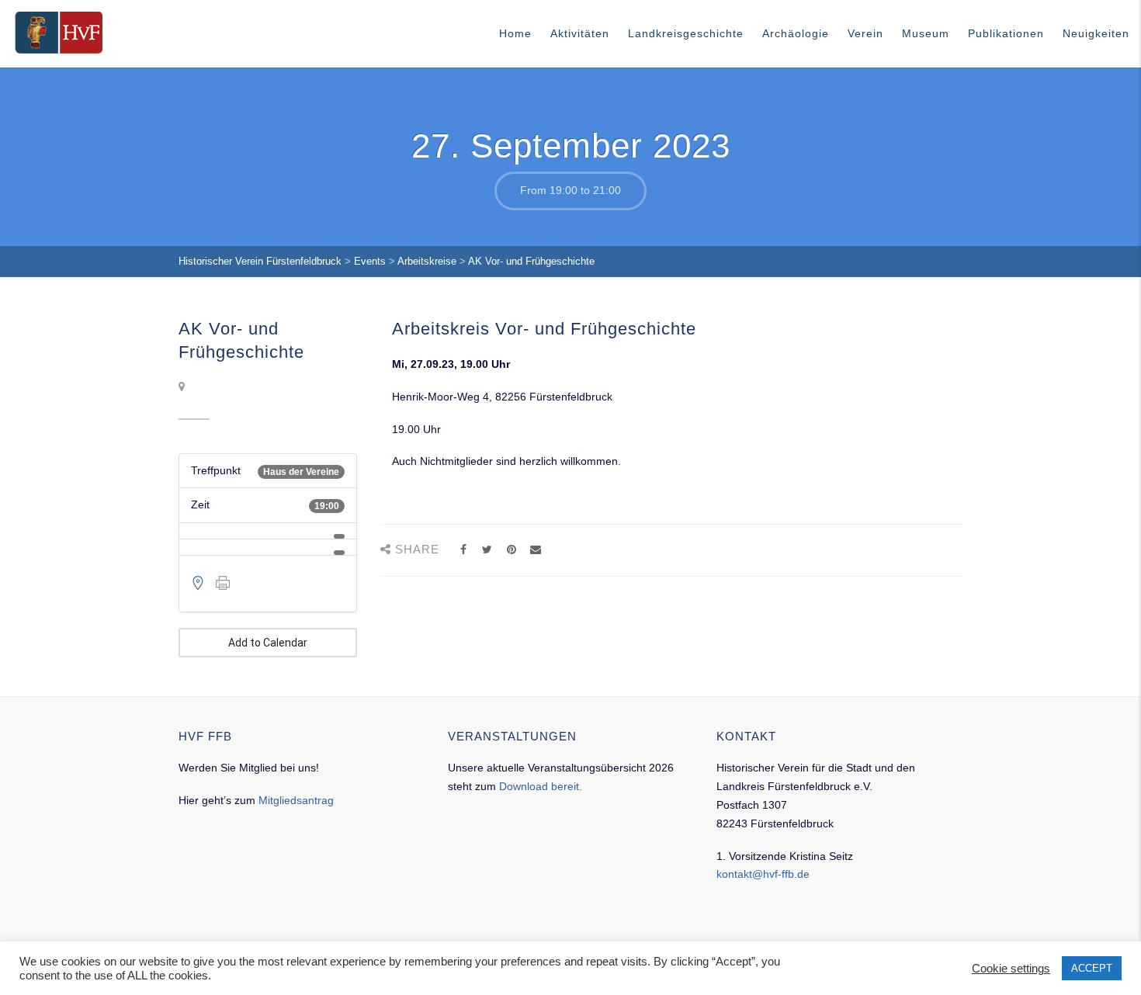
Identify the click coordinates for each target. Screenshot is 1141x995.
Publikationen (1006, 33)
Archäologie (795, 33)
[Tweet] (487, 550)
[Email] (535, 550)
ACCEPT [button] (1091, 968)
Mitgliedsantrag (296, 800)
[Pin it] (511, 550)
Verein (865, 33)
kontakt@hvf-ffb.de (763, 874)
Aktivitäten (579, 33)
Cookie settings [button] (1011, 968)
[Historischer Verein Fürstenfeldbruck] (59, 33)
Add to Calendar (267, 642)
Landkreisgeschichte (686, 33)
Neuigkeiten (1096, 33)
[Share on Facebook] (463, 550)
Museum (925, 33)
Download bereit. (540, 786)
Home (515, 33)
